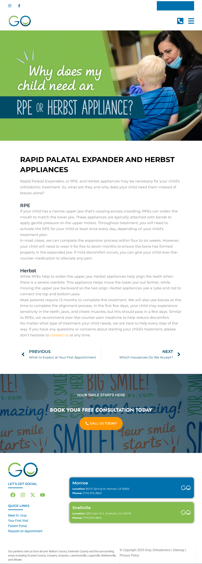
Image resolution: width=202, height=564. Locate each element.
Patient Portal (17, 526)
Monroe (80, 483)
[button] (175, 5)
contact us (59, 335)
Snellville (81, 507)
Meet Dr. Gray (17, 515)
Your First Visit (18, 521)
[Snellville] (186, 513)
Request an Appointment (25, 531)
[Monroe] (186, 488)
